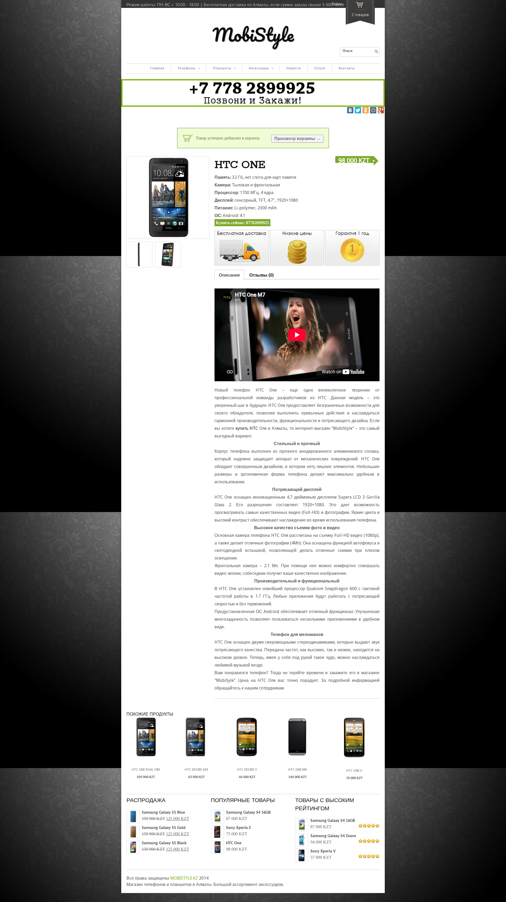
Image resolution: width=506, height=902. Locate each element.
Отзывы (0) (261, 275)
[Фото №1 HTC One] (167, 197)
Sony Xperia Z (238, 828)
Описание (229, 275)
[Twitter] (358, 110)
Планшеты (218, 69)
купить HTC (247, 428)
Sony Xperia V (322, 851)
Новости (293, 68)
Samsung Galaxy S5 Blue (163, 813)
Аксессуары (255, 69)
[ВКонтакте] (350, 110)
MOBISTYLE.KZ (184, 878)
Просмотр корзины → (297, 138)
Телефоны (183, 69)
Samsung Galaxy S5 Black (164, 843)
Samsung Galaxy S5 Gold (164, 828)
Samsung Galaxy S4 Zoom (333, 836)
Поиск (348, 51)
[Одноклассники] (365, 110)
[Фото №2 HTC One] (168, 254)
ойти (337, 4)
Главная (157, 68)
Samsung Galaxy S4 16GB (248, 813)
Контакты (347, 68)
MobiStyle (253, 34)
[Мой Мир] (373, 110)
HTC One (233, 843)
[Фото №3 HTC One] (139, 254)
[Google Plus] (381, 110)
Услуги (319, 68)
